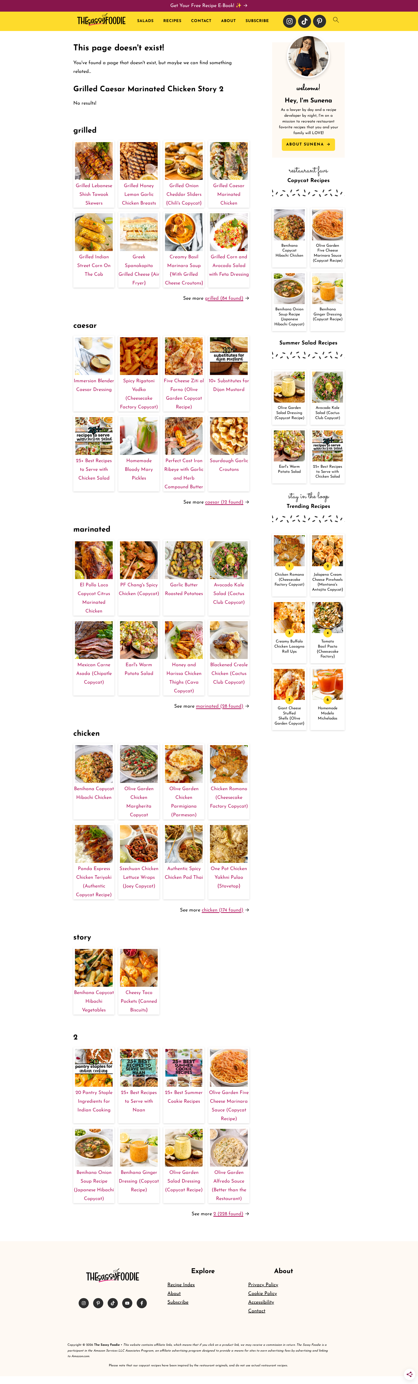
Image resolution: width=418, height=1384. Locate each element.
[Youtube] (127, 1303)
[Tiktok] (304, 21)
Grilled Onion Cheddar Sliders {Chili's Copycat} (184, 195)
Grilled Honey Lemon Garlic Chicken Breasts (139, 195)
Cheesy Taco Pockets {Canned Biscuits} (139, 1001)
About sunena (306, 144)
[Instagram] (289, 21)
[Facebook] (142, 1303)
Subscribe (257, 21)
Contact (201, 21)
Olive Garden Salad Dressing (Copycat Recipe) (184, 1181)
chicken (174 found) (222, 910)
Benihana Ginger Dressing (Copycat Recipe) (139, 1181)
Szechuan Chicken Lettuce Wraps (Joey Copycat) (138, 877)
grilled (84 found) (224, 298)
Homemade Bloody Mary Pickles (139, 470)
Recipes (172, 21)
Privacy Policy (263, 1285)
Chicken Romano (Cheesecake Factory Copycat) (229, 798)
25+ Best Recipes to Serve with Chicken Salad (94, 470)
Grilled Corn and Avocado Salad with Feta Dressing (229, 266)
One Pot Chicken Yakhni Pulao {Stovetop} (229, 877)
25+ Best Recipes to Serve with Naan (139, 1101)
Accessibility (261, 1302)
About (228, 21)
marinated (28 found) (219, 706)
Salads (145, 21)
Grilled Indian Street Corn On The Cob (94, 266)
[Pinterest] (319, 21)
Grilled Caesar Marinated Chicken (229, 195)
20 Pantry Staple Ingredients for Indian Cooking (93, 1101)
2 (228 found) (228, 1214)
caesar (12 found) (224, 502)
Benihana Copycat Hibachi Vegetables (94, 1001)
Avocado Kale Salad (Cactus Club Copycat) (229, 594)
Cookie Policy (262, 1293)
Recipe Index (181, 1285)
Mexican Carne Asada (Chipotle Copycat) (94, 674)
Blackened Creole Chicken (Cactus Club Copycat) (229, 674)
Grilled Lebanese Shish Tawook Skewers (94, 195)
